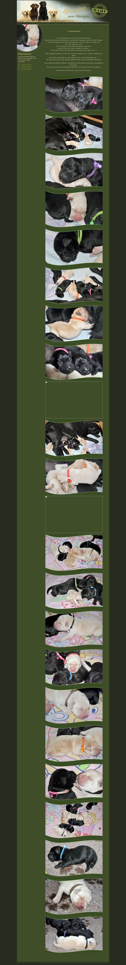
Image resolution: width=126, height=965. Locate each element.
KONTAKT (81, 23)
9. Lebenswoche (25, 69)
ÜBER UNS (41, 23)
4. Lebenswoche (25, 66)
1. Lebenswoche (25, 64)
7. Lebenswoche (25, 67)
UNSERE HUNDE (57, 23)
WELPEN (67, 23)
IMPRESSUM (90, 23)
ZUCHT (48, 23)
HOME (33, 23)
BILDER (74, 23)
